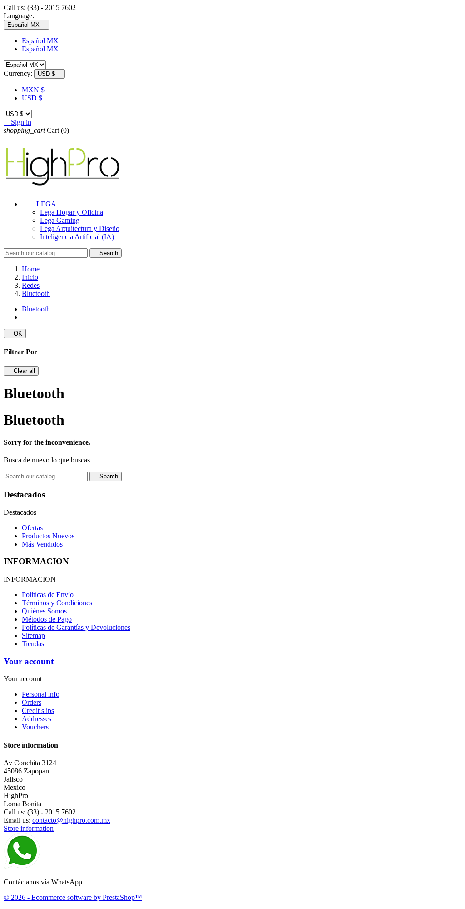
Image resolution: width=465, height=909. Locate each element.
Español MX (40, 41)
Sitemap (33, 635)
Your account (29, 661)
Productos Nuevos (48, 536)
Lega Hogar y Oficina (71, 212)
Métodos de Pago (47, 619)
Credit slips (38, 710)
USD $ (32, 98)
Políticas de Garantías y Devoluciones (76, 627)
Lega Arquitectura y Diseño (79, 228)
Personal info (40, 694)
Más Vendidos (42, 544)
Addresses (36, 719)
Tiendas (33, 644)
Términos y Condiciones (57, 603)
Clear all (21, 370)
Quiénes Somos (44, 611)
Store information (29, 828)
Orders (31, 702)
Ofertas (32, 528)
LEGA (39, 204)
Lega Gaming (59, 220)
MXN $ (33, 90)
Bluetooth (36, 309)
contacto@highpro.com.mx (71, 820)
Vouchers (35, 727)
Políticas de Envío (48, 594)
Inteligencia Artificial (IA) (77, 237)
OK (14, 333)
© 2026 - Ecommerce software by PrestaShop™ (73, 897)
